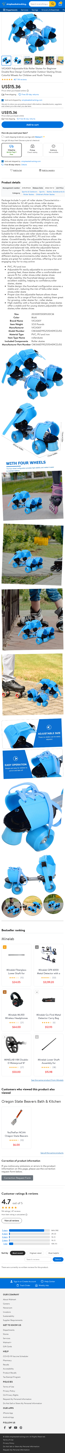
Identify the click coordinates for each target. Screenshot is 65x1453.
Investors (7, 1312)
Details (24, 165)
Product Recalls (9, 1372)
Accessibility (8, 1368)
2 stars (5, 1240)
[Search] (52, 4)
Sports (42, 191)
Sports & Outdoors (29, 191)
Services (24, 9)
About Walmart (9, 1299)
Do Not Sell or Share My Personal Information (22, 1403)
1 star (5, 1244)
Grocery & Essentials (50, 9)
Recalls (6, 1364)
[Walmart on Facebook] (4, 1428)
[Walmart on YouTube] (15, 1428)
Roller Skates (28, 194)
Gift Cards (7, 1346)
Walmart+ (7, 1342)
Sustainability (8, 1316)
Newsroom (7, 1307)
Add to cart (32, 124)
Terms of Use (8, 1386)
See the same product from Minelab (47, 1080)
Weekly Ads (44, 1285)
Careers (6, 1303)
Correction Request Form (17, 1177)
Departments (11, 9)
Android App (8, 1417)
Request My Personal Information (17, 1399)
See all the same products (52, 1152)
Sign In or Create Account (25, 1281)
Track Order (25, 1285)
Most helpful (53, 1253)
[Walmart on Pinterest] (21, 1428)
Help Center (49, 1281)
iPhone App (8, 1413)
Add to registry (48, 170)
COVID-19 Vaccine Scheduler (15, 1356)
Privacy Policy (9, 1390)
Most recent (18, 1253)
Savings (35, 9)
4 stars (5, 1234)
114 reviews (22, 79)
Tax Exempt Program (12, 1377)
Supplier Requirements (12, 1320)
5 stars (5, 1230)
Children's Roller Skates (45, 194)
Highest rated (35, 1253)
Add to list (17, 170)
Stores (5, 1334)
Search (58, 1259)
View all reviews (11, 1220)
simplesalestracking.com (32, 100)
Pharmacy (7, 1360)
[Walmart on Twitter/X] (10, 1428)
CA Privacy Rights (10, 1395)
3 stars (5, 1237)
